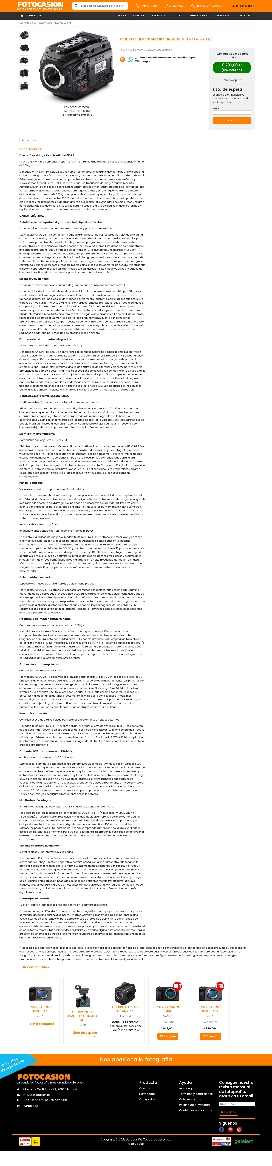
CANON (167, 1016)
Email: (216, 108)
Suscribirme (228, 1112)
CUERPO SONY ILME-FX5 (40, 1009)
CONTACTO (244, 15)
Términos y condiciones (196, 1094)
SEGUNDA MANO (199, 15)
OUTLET (177, 15)
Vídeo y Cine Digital (27, 23)
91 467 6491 (59, 1100)
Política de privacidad (194, 1105)
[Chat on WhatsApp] (130, 59)
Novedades (147, 1094)
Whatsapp (30, 1106)
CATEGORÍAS (31, 15)
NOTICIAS (223, 15)
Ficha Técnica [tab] (30, 140)
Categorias (147, 1099)
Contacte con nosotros (195, 1110)
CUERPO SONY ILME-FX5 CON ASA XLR (82, 1016)
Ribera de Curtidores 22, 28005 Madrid (50, 1089)
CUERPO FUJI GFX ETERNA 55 (125, 1009)
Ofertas (144, 1088)
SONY (40, 1016)
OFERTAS (138, 15)
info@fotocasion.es (36, 1095)
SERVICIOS (158, 15)
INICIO (122, 15)
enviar (232, 120)
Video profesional (62, 23)
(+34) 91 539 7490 (35, 1100)
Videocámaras (45, 23)
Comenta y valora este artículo (152, 50)
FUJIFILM (125, 1016)
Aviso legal (186, 1088)
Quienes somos (190, 1099)
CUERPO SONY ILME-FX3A (210, 1009)
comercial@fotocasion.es (126, 1026)
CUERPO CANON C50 (167, 1009)
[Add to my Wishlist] (122, 59)
